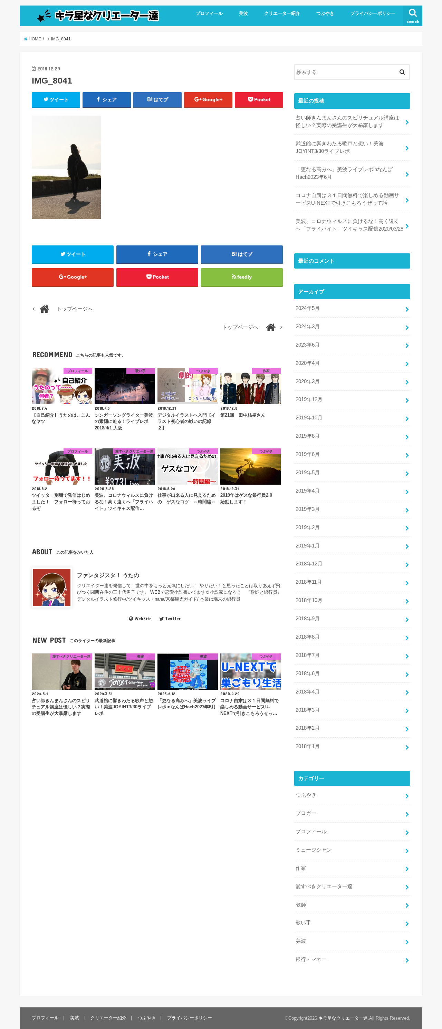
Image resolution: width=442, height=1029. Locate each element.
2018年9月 (308, 618)
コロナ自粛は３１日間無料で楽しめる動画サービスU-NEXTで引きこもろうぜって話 (347, 199)
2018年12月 (309, 563)
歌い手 (303, 922)
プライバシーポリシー (372, 13)
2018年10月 (309, 600)
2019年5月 (308, 472)
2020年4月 (308, 363)
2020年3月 (308, 381)
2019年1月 (308, 546)
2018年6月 (308, 673)
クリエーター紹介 (282, 13)
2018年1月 (308, 746)
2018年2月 (308, 728)
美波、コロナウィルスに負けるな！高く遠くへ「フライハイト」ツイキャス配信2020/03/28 (349, 225)
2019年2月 (308, 527)
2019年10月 (309, 417)
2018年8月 (308, 637)
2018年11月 (309, 582)
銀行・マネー (311, 959)
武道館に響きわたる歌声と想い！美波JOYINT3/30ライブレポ (340, 147)
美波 (243, 13)
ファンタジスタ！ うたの (108, 575)
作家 (301, 868)
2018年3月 (308, 710)
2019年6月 (308, 454)
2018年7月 (308, 655)
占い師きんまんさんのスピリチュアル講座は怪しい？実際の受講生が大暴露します (347, 121)
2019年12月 (309, 399)
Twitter (173, 618)
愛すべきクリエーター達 (324, 886)
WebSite (143, 618)
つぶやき (325, 13)
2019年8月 (308, 436)
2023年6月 (308, 345)
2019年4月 (308, 491)
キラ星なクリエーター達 (343, 1018)
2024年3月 (308, 326)
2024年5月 (308, 308)
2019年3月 (308, 509)
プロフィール (209, 13)
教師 (301, 904)
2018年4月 (308, 692)
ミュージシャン (314, 850)
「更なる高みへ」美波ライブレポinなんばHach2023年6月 (344, 173)
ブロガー (306, 813)
